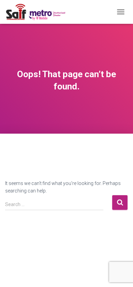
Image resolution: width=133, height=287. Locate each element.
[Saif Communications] (38, 11)
